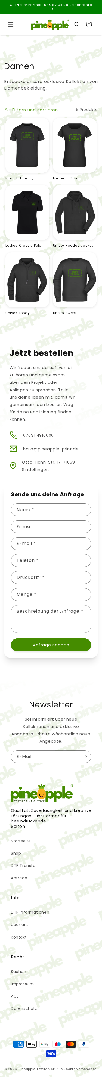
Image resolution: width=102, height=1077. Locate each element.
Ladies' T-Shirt (66, 178)
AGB (15, 996)
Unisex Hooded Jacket (73, 245)
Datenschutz (24, 1008)
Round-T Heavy (19, 178)
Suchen (18, 971)
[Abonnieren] (85, 756)
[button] (11, 25)
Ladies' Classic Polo (23, 245)
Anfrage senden (51, 645)
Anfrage (19, 878)
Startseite (21, 841)
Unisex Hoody (17, 313)
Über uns (20, 924)
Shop (16, 853)
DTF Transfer (24, 865)
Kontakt (19, 937)
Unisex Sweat (65, 313)
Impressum (22, 984)
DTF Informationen (30, 912)
